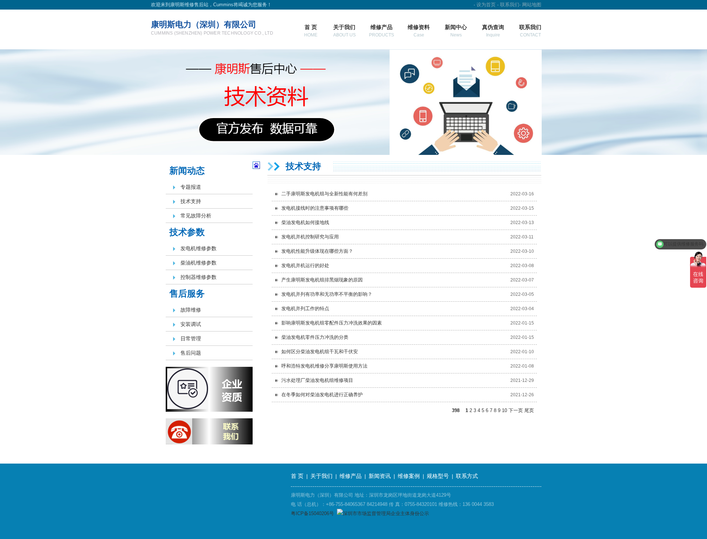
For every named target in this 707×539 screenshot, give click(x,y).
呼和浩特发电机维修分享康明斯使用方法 (324, 366)
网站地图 (531, 4)
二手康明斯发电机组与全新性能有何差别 (324, 193)
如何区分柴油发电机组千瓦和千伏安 (319, 351)
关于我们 (344, 31)
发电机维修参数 (198, 248)
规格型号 (438, 476)
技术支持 (190, 201)
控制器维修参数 (198, 277)
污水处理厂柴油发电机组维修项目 (317, 380)
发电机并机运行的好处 (305, 265)
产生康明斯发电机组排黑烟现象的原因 (322, 280)
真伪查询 (493, 31)
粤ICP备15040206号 (312, 513)
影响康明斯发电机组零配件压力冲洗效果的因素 (331, 323)
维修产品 (381, 31)
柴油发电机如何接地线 (305, 222)
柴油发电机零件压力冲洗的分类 (314, 337)
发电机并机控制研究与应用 (310, 237)
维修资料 (419, 31)
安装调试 (190, 324)
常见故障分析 (195, 216)
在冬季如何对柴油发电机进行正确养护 (322, 394)
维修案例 (409, 476)
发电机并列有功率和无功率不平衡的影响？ (326, 294)
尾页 (529, 410)
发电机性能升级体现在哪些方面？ (317, 251)
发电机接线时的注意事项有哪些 (314, 208)
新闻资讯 (380, 476)
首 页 (310, 31)
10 (504, 410)
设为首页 (486, 4)
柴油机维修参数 (198, 263)
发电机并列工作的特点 (305, 308)
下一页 (516, 410)
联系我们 (509, 4)
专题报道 (190, 187)
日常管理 (190, 338)
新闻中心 (456, 31)
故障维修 (190, 310)
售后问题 (190, 353)
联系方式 (467, 476)
